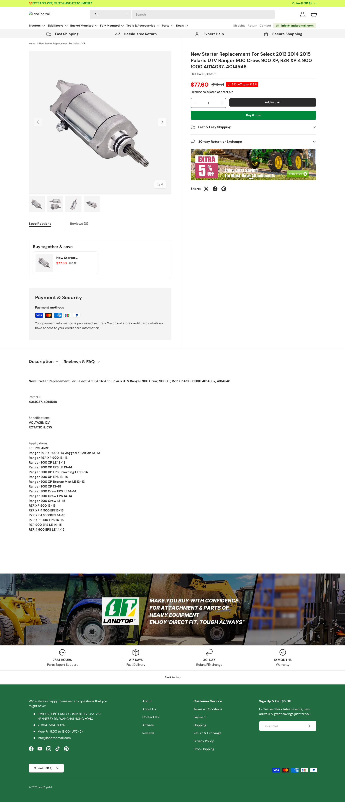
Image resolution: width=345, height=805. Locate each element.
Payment (199, 717)
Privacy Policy (203, 741)
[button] (313, 14)
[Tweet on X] (206, 188)
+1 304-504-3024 (51, 725)
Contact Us (150, 717)
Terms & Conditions (207, 709)
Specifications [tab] (40, 224)
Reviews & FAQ (79, 362)
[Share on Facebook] (215, 188)
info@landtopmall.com (54, 738)
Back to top (172, 677)
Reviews (148, 733)
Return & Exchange (207, 733)
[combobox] (182, 14)
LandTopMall (45, 787)
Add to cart (273, 102)
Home (32, 43)
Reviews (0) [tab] (79, 224)
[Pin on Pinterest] (223, 188)
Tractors (35, 25)
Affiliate (148, 725)
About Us (149, 709)
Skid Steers (55, 25)
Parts (165, 25)
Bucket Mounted (81, 25)
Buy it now (253, 115)
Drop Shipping (203, 749)
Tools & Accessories (140, 25)
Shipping (239, 25)
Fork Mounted (110, 25)
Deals (180, 25)
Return (252, 25)
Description (41, 361)
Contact (265, 25)
